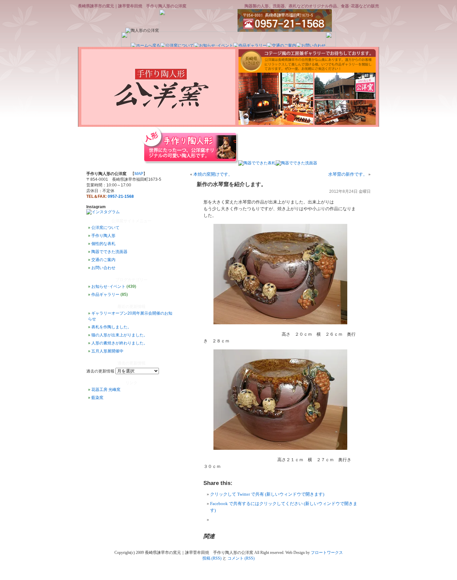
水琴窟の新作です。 (347, 174)
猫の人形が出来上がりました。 (119, 335)
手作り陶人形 (103, 235)
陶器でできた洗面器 (109, 251)
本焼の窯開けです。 (213, 174)
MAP (138, 173)
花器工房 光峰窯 (105, 389)
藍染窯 (97, 397)
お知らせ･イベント (108, 286)
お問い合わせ (103, 267)
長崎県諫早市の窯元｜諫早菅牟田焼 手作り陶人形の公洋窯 (132, 6)
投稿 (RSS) (211, 558)
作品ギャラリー (105, 294)
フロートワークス (327, 552)
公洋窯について (105, 227)
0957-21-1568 (121, 196)
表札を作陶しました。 (111, 327)
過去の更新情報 (100, 371)
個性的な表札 (103, 243)
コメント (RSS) (241, 558)
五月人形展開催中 (107, 351)
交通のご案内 (103, 259)
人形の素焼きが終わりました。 (119, 343)
